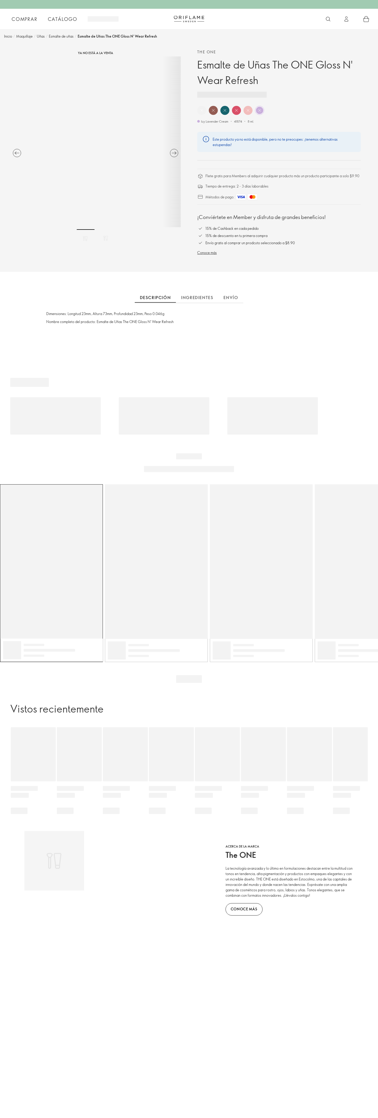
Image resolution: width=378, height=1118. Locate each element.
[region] (95, 141)
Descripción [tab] (155, 297)
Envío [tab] (230, 297)
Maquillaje (24, 36)
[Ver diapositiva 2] (106, 238)
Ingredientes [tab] (197, 297)
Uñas (41, 36)
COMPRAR (25, 19)
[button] (201, 110)
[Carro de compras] (366, 19)
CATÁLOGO (62, 19)
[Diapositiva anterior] (17, 153)
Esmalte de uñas (61, 36)
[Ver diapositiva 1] (86, 238)
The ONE (206, 51)
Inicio (8, 36)
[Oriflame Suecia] (189, 18)
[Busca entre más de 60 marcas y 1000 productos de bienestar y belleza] (328, 19)
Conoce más (207, 252)
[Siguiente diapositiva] (174, 153)
